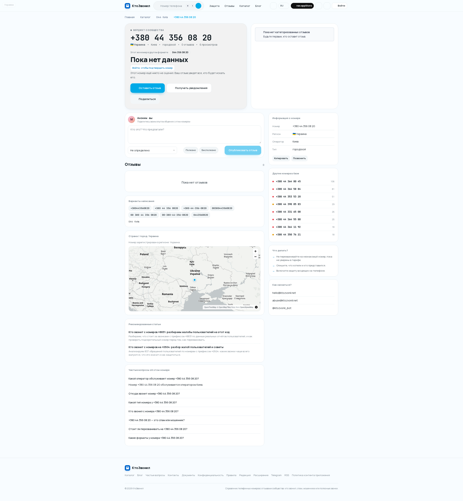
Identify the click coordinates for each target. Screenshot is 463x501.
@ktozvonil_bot (281, 308)
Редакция (245, 475)
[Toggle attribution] (256, 307)
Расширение (261, 475)
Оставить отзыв (150, 88)
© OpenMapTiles (224, 307)
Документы (188, 475)
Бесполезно (209, 150)
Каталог (244, 6)
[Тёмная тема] (318, 5)
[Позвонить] (222, 37)
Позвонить (299, 158)
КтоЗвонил (141, 468)
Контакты (173, 475)
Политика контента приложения (311, 475)
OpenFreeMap (210, 307)
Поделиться (147, 99)
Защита (214, 6)
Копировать (281, 158)
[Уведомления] (273, 5)
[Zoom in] (255, 251)
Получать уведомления (191, 88)
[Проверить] (198, 6)
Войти (341, 5)
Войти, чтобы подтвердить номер (152, 67)
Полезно (191, 150)
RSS (286, 475)
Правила (231, 475)
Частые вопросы (155, 475)
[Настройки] (327, 5)
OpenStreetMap (246, 307)
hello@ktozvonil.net (284, 293)
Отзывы (229, 6)
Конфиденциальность (211, 475)
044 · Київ (134, 221)
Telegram (276, 475)
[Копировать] (215, 37)
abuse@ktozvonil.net (285, 300)
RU (281, 5)
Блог (258, 6)
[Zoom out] (255, 256)
